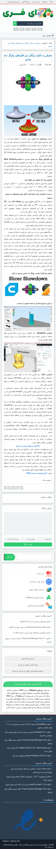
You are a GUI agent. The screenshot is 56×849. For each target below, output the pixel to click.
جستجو (10, 557)
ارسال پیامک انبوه (28, 658)
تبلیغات (44, 2)
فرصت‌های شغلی (13, 2)
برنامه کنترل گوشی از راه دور (28, 665)
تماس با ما (36, 2)
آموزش (44, 43)
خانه (51, 2)
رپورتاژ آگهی (26, 2)
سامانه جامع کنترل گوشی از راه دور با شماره (27, 671)
